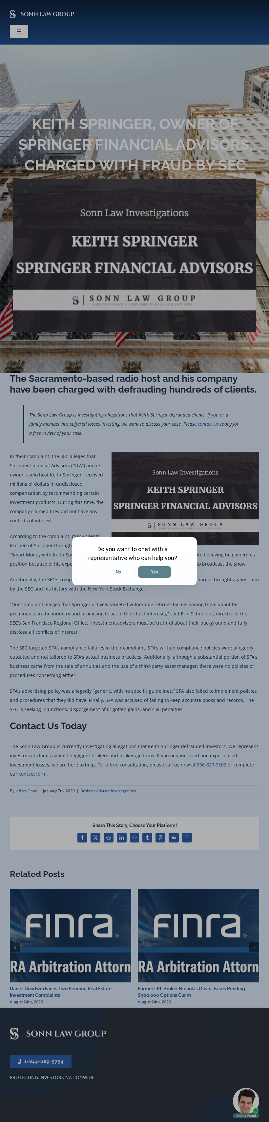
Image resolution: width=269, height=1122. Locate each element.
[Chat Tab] (134, 561)
